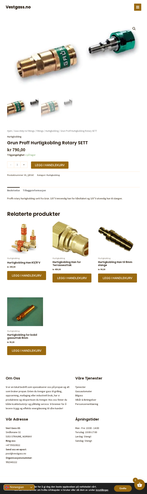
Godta (122, 488)
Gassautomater (83, 391)
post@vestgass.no (16, 453)
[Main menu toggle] (137, 7)
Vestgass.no (18, 7)
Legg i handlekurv (50, 165)
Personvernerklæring (86, 404)
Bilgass (79, 395)
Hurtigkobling (52, 130)
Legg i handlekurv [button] (26, 275)
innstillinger (102, 490)
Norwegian (16, 487)
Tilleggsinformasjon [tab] (34, 190)
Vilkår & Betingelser (85, 399)
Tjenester (80, 387)
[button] (134, 28)
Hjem (9, 130)
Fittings (39, 130)
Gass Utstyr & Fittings (24, 130)
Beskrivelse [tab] (13, 190)
